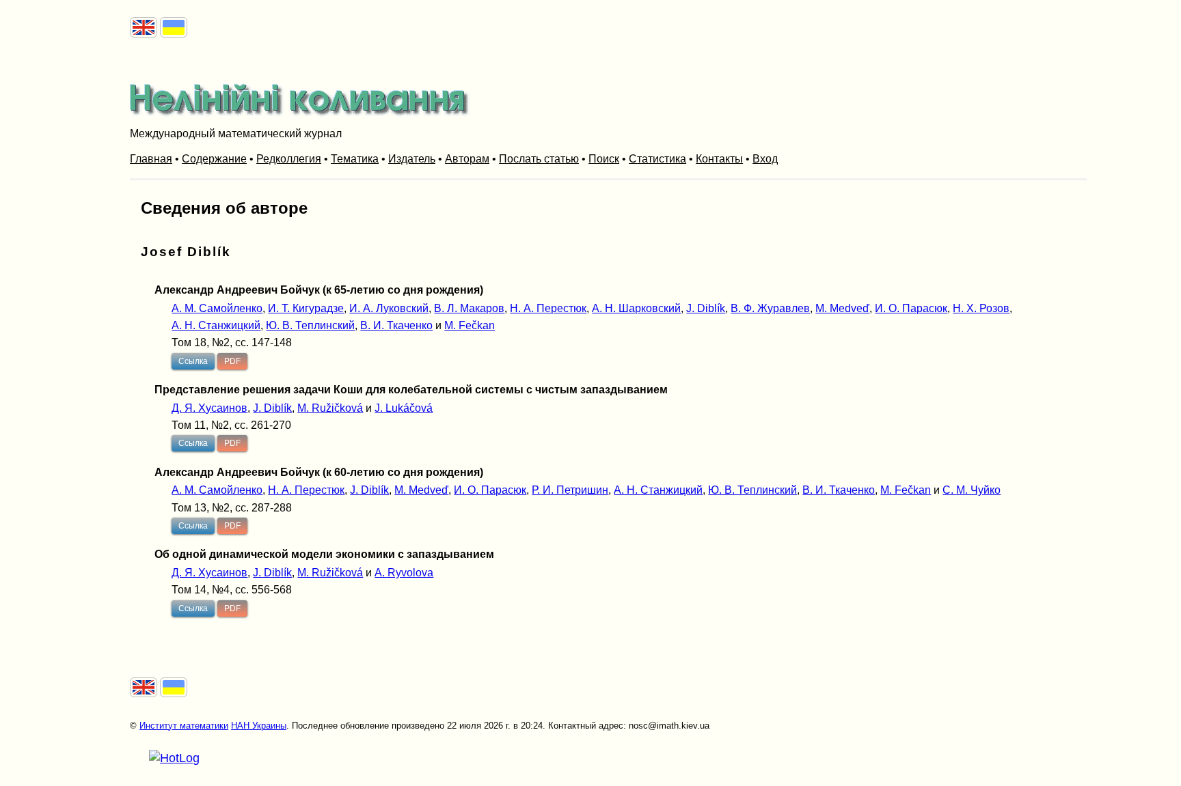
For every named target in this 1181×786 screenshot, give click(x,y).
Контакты (719, 159)
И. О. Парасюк (911, 308)
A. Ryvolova (404, 572)
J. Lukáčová (404, 408)
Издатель (411, 159)
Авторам (467, 159)
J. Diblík (705, 308)
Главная (151, 159)
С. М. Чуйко (971, 490)
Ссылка (193, 361)
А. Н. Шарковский (636, 308)
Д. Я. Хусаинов (209, 408)
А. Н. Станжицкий (216, 325)
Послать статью (539, 159)
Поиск (603, 159)
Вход (765, 159)
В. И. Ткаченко (396, 325)
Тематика (355, 159)
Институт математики (183, 725)
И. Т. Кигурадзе (306, 308)
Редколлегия (288, 159)
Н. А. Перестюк (548, 308)
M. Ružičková (330, 408)
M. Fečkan (469, 325)
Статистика (657, 159)
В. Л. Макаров (469, 308)
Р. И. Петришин (570, 490)
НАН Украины (258, 725)
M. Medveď (842, 308)
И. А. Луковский (389, 308)
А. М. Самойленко (217, 308)
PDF (232, 361)
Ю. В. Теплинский (310, 325)
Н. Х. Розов (981, 308)
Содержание (214, 159)
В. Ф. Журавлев (770, 308)
